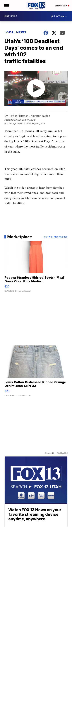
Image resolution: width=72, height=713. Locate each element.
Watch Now (61, 6)
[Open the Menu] (6, 5)
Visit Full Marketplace (55, 237)
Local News (15, 32)
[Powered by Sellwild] (62, 453)
